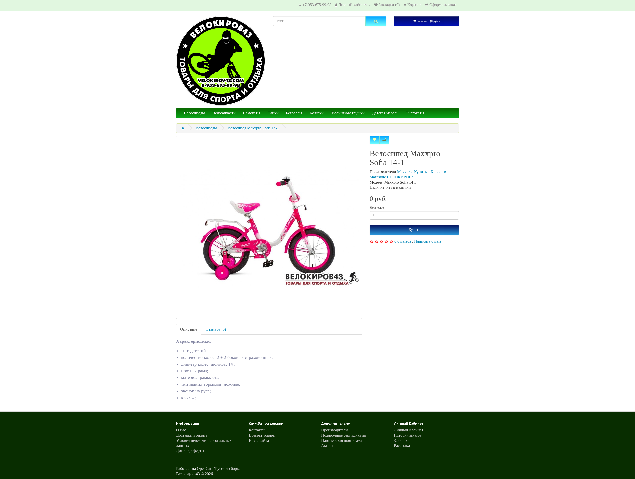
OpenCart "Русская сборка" (219, 468)
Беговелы (294, 113)
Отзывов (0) (216, 329)
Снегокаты (415, 113)
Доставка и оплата (191, 435)
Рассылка (402, 445)
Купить (414, 230)
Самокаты (251, 113)
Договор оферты (190, 450)
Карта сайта (259, 440)
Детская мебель (385, 113)
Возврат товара (262, 435)
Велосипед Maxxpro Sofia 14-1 (253, 128)
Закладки (402, 440)
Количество (377, 207)
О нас (181, 430)
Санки (273, 113)
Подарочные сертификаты (343, 435)
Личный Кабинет (408, 430)
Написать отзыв (427, 241)
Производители (334, 430)
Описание (188, 329)
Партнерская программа (341, 440)
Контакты (257, 430)
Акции (327, 445)
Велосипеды (194, 113)
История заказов (408, 435)
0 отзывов (402, 241)
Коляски (317, 113)
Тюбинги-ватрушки (348, 113)
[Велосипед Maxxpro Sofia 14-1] (269, 227)
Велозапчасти (224, 113)
